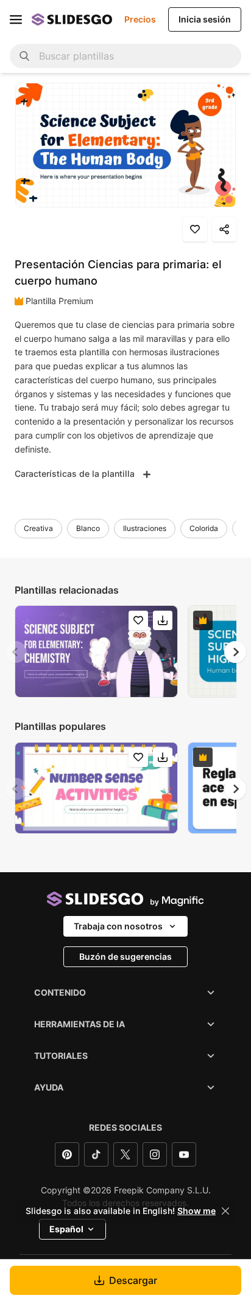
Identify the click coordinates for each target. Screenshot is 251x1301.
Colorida (203, 528)
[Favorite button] (195, 229)
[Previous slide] (16, 652)
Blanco (88, 528)
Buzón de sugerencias (125, 956)
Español (66, 1229)
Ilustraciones (144, 528)
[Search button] (24, 56)
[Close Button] (225, 1211)
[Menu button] (16, 19)
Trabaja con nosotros (118, 926)
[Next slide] (235, 652)
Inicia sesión (205, 19)
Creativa (38, 528)
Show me (196, 1211)
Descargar (133, 1280)
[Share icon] (224, 229)
